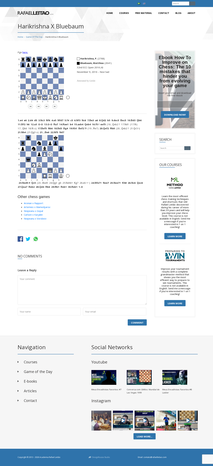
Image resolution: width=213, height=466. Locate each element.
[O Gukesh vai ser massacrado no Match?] (145, 421)
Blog (178, 13)
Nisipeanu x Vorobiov (35, 218)
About (191, 13)
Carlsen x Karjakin (33, 214)
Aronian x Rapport (33, 203)
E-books (30, 381)
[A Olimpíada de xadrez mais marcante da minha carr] (101, 421)
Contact (163, 13)
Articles (30, 390)
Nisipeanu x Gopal (33, 210)
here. (25, 52)
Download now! (175, 114)
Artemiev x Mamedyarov (37, 207)
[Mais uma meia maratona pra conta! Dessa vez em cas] (166, 421)
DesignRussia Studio (101, 457)
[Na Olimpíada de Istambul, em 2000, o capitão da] (123, 421)
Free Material (143, 13)
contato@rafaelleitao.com (155, 457)
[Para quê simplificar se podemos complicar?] (188, 421)
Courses (124, 13)
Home (109, 13)
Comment (137, 322)
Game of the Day (34, 36)
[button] (30, 106)
